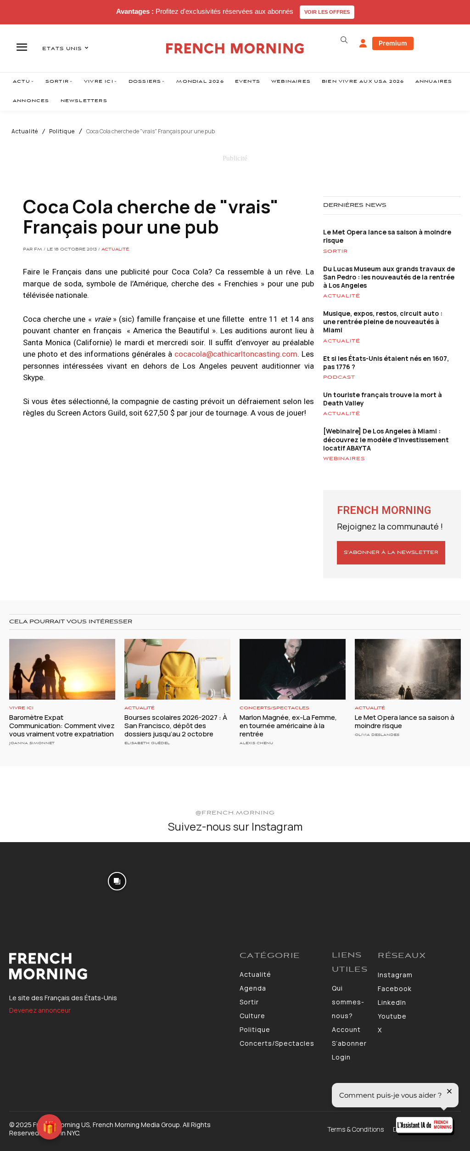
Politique (62, 131)
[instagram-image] (38, 880)
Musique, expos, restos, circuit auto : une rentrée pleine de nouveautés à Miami (382, 321)
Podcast (339, 377)
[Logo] (119, 966)
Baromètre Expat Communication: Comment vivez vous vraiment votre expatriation (62, 725)
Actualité (24, 131)
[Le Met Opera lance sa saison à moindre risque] (408, 669)
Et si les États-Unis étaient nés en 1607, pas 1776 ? (386, 362)
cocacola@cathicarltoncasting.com (235, 354)
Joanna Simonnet (32, 743)
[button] (344, 40)
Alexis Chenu (256, 743)
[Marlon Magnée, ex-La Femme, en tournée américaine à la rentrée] (293, 669)
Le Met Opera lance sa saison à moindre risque (387, 236)
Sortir (335, 251)
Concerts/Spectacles (274, 708)
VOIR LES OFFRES (327, 12)
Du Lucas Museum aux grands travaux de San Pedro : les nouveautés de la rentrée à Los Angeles (389, 277)
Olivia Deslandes (377, 735)
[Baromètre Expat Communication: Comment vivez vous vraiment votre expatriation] (62, 669)
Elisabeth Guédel (147, 743)
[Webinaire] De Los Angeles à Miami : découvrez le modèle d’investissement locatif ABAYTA (386, 439)
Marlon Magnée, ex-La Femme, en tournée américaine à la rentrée (288, 725)
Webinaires (344, 459)
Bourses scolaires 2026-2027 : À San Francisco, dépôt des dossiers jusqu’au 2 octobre (175, 725)
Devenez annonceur (40, 1010)
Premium (393, 43)
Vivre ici (21, 708)
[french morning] (235, 48)
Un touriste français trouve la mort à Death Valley (382, 398)
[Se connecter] (363, 44)
